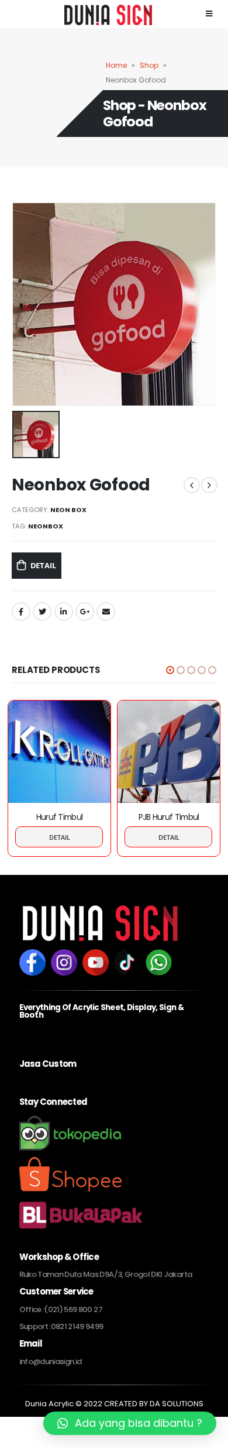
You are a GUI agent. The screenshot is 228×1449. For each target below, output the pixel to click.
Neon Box (68, 509)
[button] (170, 670)
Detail (43, 565)
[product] (59, 752)
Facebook (21, 611)
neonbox (45, 526)
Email (105, 611)
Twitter (42, 611)
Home (116, 65)
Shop (149, 65)
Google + (84, 611)
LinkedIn (63, 611)
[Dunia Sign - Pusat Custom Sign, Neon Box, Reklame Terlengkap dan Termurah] (41, 12)
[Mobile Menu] (165, 14)
